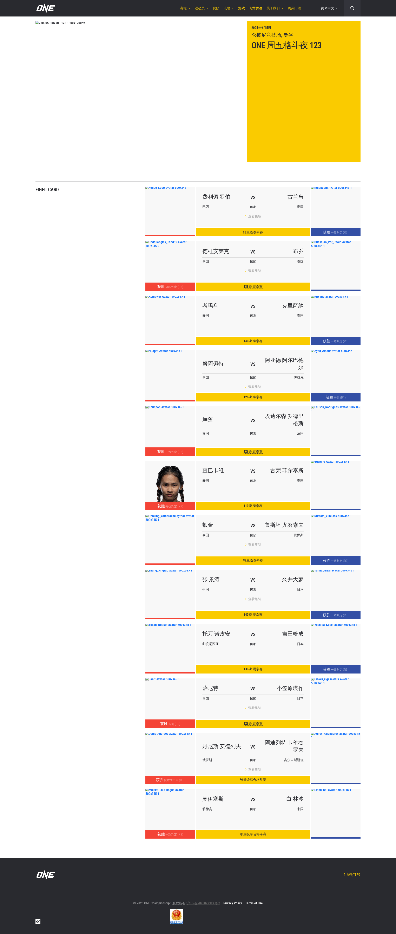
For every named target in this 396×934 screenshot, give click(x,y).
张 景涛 (211, 579)
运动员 (200, 8)
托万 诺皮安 (216, 634)
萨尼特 (210, 688)
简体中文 (327, 8)
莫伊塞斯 (213, 799)
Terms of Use (254, 903)
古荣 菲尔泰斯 (287, 470)
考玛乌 (210, 306)
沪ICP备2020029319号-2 (203, 903)
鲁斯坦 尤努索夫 (284, 525)
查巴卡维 (213, 470)
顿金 (207, 525)
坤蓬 (207, 420)
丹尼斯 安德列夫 (221, 746)
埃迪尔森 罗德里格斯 (284, 419)
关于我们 (273, 8)
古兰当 (296, 197)
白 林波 (295, 799)
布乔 (298, 251)
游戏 (241, 8)
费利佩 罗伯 (216, 197)
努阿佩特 (213, 363)
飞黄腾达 (255, 8)
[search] (352, 8)
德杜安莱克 (215, 251)
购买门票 (294, 8)
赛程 (183, 8)
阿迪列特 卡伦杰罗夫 (284, 746)
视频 (216, 8)
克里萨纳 (293, 306)
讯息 (227, 8)
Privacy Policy (232, 903)
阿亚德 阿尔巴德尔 (284, 363)
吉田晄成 (293, 634)
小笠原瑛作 (290, 688)
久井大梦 (293, 579)
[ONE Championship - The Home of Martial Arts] (45, 8)
